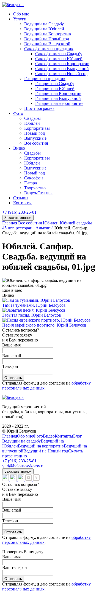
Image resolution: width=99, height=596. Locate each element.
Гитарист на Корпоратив (58, 93)
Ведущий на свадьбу (21, 441)
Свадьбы (32, 118)
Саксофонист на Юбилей (58, 58)
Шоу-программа (39, 108)
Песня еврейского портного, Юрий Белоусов (44, 325)
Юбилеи (32, 123)
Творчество (35, 188)
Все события (36, 143)
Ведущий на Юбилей (44, 29)
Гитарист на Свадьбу (54, 83)
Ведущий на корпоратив (41, 446)
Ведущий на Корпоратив (47, 33)
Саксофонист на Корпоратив (62, 63)
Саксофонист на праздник (48, 48)
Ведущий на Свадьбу (44, 24)
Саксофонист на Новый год (61, 73)
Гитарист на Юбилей (55, 88)
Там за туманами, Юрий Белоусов (34, 305)
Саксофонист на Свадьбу (58, 53)
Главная (9, 436)
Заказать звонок (17, 218)
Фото (18, 113)
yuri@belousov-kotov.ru (23, 465)
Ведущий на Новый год (46, 38)
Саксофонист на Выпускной (62, 68)
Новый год (34, 133)
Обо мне (21, 14)
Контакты (22, 202)
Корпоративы (37, 128)
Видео (19, 148)
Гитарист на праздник (44, 78)
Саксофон (33, 178)
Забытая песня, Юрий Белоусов (31, 315)
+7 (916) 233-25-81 (19, 212)
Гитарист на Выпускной (58, 98)
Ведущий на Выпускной (47, 43)
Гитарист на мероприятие (59, 103)
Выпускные (35, 138)
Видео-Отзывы (38, 192)
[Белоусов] (13, 4)
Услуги (19, 19)
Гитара (30, 183)
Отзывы (20, 197)
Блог (77, 436)
